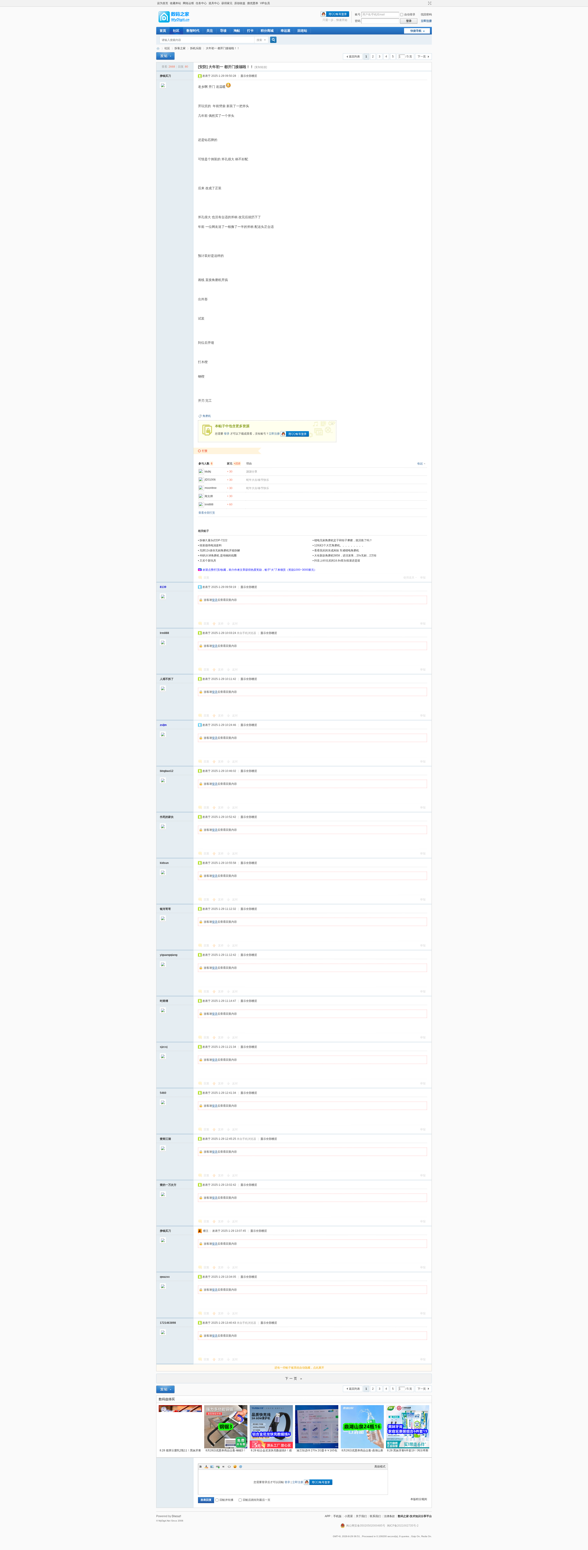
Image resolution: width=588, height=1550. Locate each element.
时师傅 (164, 1001)
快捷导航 (415, 30)
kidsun (164, 863)
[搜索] (272, 40)
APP (327, 1516)
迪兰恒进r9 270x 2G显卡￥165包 (317, 1450)
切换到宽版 (429, 3)
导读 (223, 30)
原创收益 (239, 3)
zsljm (163, 725)
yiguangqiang (168, 955)
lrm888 (209, 504)
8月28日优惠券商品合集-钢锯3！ (226, 1450)
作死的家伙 (167, 817)
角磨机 (207, 416)
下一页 (422, 56)
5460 (163, 1092)
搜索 (259, 40)
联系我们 (375, 1516)
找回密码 (426, 14)
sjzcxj (163, 1047)
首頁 (163, 30)
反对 (235, 623)
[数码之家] (177, 24)
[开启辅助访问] (425, 3)
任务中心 (201, 3)
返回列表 (354, 56)
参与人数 (205, 463)
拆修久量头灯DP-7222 (213, 540)
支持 (221, 623)
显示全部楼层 (248, 75)
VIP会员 (265, 3)
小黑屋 (349, 1516)
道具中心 (214, 3)
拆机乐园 (195, 48)
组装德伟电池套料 (211, 545)
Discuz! (176, 1516)
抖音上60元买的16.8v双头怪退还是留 (337, 560)
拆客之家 (180, 48)
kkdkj (208, 471)
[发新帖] (165, 56)
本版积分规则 (418, 1499)
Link (217, 1466)
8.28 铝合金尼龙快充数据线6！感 (271, 1450)
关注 (209, 30)
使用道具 (408, 577)
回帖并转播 (226, 1499)
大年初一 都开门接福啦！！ (223, 48)
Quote (223, 1466)
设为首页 (162, 3)
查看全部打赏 (206, 512)
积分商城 (267, 30)
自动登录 (409, 14)
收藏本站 (175, 3)
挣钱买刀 (165, 75)
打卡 (250, 30)
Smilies (235, 1466)
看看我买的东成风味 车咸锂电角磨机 (336, 550)
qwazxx (165, 1276)
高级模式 (379, 1466)
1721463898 (168, 1322)
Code (229, 1466)
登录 (226, 433)
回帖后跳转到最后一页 (256, 1499)
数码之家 (158, 48)
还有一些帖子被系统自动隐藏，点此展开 (299, 1367)
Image (212, 1466)
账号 (357, 14)
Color (206, 1466)
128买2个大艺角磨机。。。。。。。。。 (339, 545)
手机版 (337, 1516)
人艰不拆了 (167, 679)
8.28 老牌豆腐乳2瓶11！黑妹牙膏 (180, 1450)
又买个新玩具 (208, 560)
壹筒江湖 (165, 1138)
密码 (357, 21)
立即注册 (426, 21)
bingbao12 (166, 771)
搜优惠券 (252, 3)
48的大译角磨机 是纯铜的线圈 (218, 555)
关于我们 (361, 1516)
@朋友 (240, 1466)
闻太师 (209, 496)
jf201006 (210, 479)
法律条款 (389, 1516)
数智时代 (193, 30)
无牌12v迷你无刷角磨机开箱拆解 (220, 550)
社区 (176, 30)
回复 (206, 577)
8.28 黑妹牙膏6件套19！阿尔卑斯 (407, 1450)
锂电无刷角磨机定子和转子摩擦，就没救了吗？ (343, 540)
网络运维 (188, 3)
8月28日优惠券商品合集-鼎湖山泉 (362, 1450)
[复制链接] (260, 67)
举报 (423, 577)
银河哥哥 (165, 909)
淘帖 (237, 30)
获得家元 (226, 3)
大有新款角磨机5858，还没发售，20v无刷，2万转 (345, 555)
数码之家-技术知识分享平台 (415, 1516)
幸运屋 (285, 30)
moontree (211, 488)
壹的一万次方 (168, 1184)
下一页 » (294, 1378)
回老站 (302, 30)
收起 (420, 463)
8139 (163, 587)
